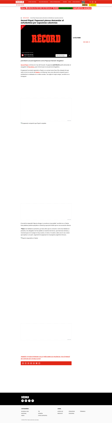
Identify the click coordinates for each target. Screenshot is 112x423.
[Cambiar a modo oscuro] (93, 2)
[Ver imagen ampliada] (46, 38)
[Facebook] (25, 363)
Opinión (65, 1)
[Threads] (31, 363)
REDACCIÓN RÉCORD (28, 54)
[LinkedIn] (34, 363)
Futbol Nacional (32, 1)
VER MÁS (85, 42)
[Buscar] (90, 2)
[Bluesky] (36, 363)
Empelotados (26, 17)
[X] (28, 363)
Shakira (37, 72)
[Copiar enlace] (39, 363)
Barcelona (31, 67)
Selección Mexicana (43, 1)
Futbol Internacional (55, 1)
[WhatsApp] (23, 363)
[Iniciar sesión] (95, 2)
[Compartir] (69, 55)
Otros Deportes (76, 1)
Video (69, 1)
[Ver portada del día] (83, 2)
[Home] (21, 17)
